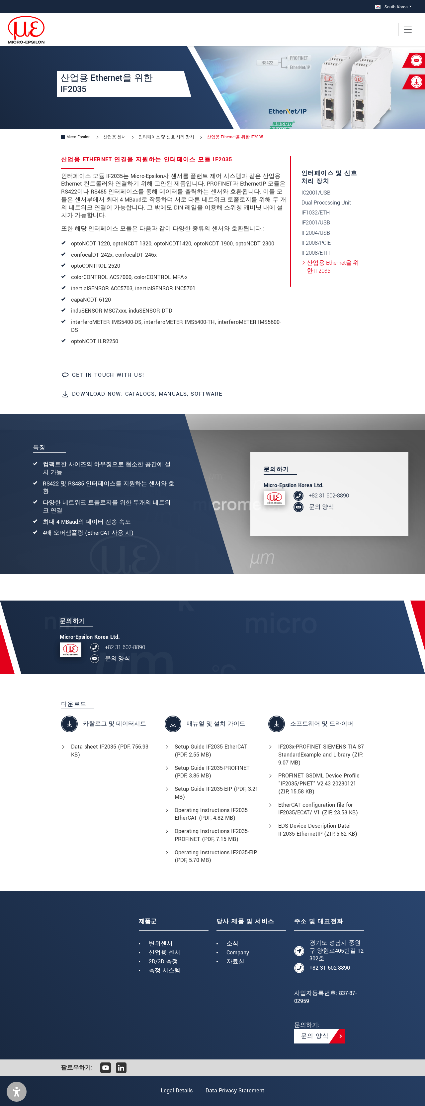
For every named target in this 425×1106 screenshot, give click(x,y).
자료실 (235, 961)
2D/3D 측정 (163, 961)
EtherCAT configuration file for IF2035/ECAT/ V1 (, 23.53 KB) (318, 809)
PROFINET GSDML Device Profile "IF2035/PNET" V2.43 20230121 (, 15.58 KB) (319, 783)
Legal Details (177, 1090)
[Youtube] (105, 1067)
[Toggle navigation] (407, 29)
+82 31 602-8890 (329, 495)
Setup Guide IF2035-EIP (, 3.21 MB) (216, 793)
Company (237, 952)
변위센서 (161, 943)
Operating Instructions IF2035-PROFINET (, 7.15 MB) (212, 835)
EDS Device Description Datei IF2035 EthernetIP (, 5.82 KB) (317, 830)
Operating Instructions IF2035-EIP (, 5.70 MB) (216, 856)
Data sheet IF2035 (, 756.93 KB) (109, 751)
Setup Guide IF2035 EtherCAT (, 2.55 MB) (211, 751)
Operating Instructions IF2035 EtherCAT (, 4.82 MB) (211, 814)
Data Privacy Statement (235, 1090)
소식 (232, 943)
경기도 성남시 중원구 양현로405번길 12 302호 (336, 951)
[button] (17, 1092)
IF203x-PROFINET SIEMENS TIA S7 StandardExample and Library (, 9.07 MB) (321, 754)
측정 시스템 (164, 970)
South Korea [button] (395, 7)
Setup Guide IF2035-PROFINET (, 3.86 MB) (212, 772)
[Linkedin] (121, 1067)
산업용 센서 (164, 952)
